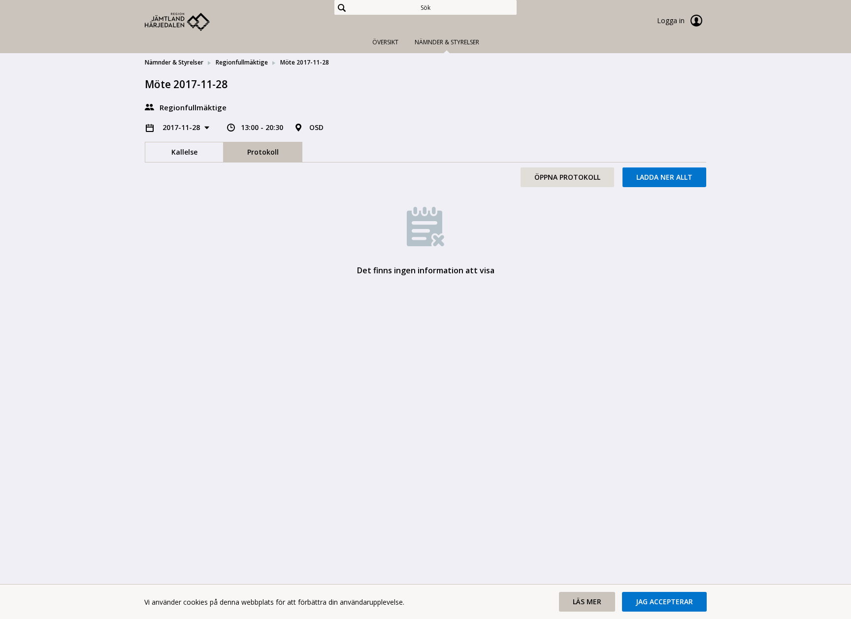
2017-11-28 (182, 127)
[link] (194, 21)
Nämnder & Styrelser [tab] (447, 42)
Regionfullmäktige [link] (242, 62)
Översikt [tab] (385, 42)
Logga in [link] (672, 20)
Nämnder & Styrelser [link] (174, 62)
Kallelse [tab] (184, 152)
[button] (587, 602)
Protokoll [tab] (263, 152)
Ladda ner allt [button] (664, 177)
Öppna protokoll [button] (567, 177)
